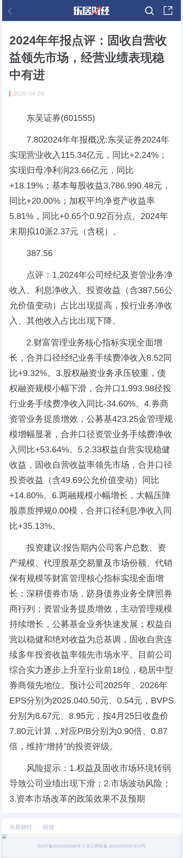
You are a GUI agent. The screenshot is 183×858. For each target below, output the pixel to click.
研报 (48, 827)
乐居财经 (20, 827)
